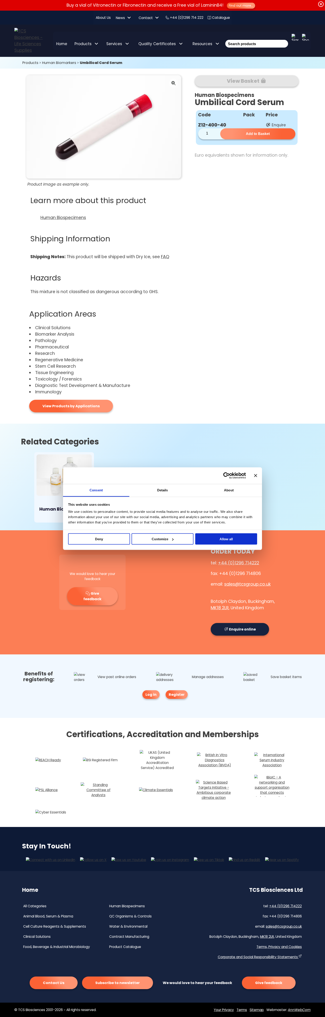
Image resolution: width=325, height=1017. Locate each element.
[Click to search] (284, 38)
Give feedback (92, 596)
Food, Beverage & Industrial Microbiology (56, 946)
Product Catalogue (125, 946)
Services (114, 43)
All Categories (34, 906)
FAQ (165, 257)
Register (177, 694)
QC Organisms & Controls (130, 916)
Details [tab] (162, 490)
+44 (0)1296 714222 (238, 563)
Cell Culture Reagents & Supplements (54, 926)
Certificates (157, 43)
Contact (146, 17)
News (120, 17)
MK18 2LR (220, 608)
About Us (103, 17)
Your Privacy (224, 1009)
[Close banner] (255, 475)
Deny (99, 539)
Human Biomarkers (59, 62)
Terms (242, 1009)
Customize (160, 539)
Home (61, 43)
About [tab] (229, 490)
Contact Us (53, 982)
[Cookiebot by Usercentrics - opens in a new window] (226, 475)
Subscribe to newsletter (117, 982)
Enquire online (242, 629)
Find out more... (241, 5)
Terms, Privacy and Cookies (279, 946)
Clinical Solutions (37, 936)
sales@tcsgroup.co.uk (247, 584)
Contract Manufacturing (129, 936)
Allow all (226, 539)
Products (83, 43)
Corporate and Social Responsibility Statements (258, 957)
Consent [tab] (96, 490)
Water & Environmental (128, 926)
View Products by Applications (71, 406)
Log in (151, 694)
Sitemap (257, 1009)
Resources (202, 43)
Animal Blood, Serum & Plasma (48, 916)
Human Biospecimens (63, 218)
